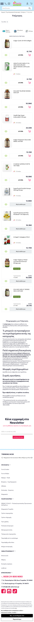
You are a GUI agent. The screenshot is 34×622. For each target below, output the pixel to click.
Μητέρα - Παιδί (5, 477)
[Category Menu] (2, 3)
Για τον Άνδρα (5, 473)
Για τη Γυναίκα (5, 469)
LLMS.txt (3, 568)
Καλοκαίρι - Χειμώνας (7, 490)
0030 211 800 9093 (13, 576)
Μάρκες (3, 559)
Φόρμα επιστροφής (6, 546)
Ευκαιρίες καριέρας (6, 564)
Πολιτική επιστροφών (7, 525)
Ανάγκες (23, 12)
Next (32, 458)
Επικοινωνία (4, 555)
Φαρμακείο (4, 494)
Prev (2, 458)
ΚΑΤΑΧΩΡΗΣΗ (18, 437)
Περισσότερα (17, 619)
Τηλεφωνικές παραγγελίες (8, 534)
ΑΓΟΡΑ (20, 55)
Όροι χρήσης (5, 521)
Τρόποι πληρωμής (6, 517)
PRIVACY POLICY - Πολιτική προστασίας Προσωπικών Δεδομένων (16, 504)
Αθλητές (3, 486)
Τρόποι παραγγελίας (7, 513)
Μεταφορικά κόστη (6, 530)
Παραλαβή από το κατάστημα (9, 538)
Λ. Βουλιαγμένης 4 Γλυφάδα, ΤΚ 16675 (16, 583)
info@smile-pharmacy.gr (11, 587)
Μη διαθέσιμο (20, 204)
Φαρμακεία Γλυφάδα (7, 509)
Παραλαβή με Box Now (7, 542)
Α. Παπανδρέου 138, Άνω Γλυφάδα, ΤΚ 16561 (18, 580)
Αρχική (3, 12)
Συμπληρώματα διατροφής (13, 12)
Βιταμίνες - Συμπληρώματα (8, 482)
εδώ (16, 608)
